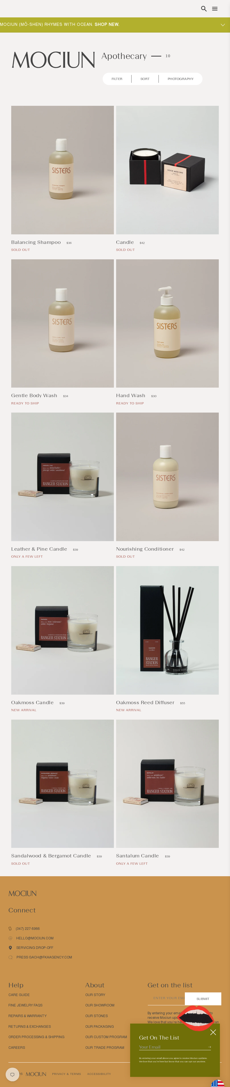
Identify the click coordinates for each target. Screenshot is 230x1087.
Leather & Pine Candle (40, 549)
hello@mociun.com (35, 938)
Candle (125, 242)
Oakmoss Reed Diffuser (146, 702)
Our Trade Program (104, 1048)
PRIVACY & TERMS (66, 1074)
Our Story (95, 995)
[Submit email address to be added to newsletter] (209, 1047)
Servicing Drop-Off (34, 948)
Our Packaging (99, 1027)
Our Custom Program (106, 1037)
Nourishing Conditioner (145, 549)
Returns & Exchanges (29, 1027)
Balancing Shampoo (36, 242)
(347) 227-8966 (28, 929)
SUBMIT (203, 999)
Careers (16, 1048)
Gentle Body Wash (35, 395)
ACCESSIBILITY (99, 1074)
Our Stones (96, 1016)
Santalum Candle (138, 856)
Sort (145, 79)
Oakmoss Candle (33, 702)
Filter (117, 79)
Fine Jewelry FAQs (25, 1005)
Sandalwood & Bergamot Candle (52, 856)
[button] (204, 9)
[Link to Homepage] (53, 59)
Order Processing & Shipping (36, 1037)
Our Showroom (99, 1005)
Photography (181, 79)
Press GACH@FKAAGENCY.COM (44, 957)
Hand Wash (131, 395)
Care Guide (19, 995)
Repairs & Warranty (27, 1016)
